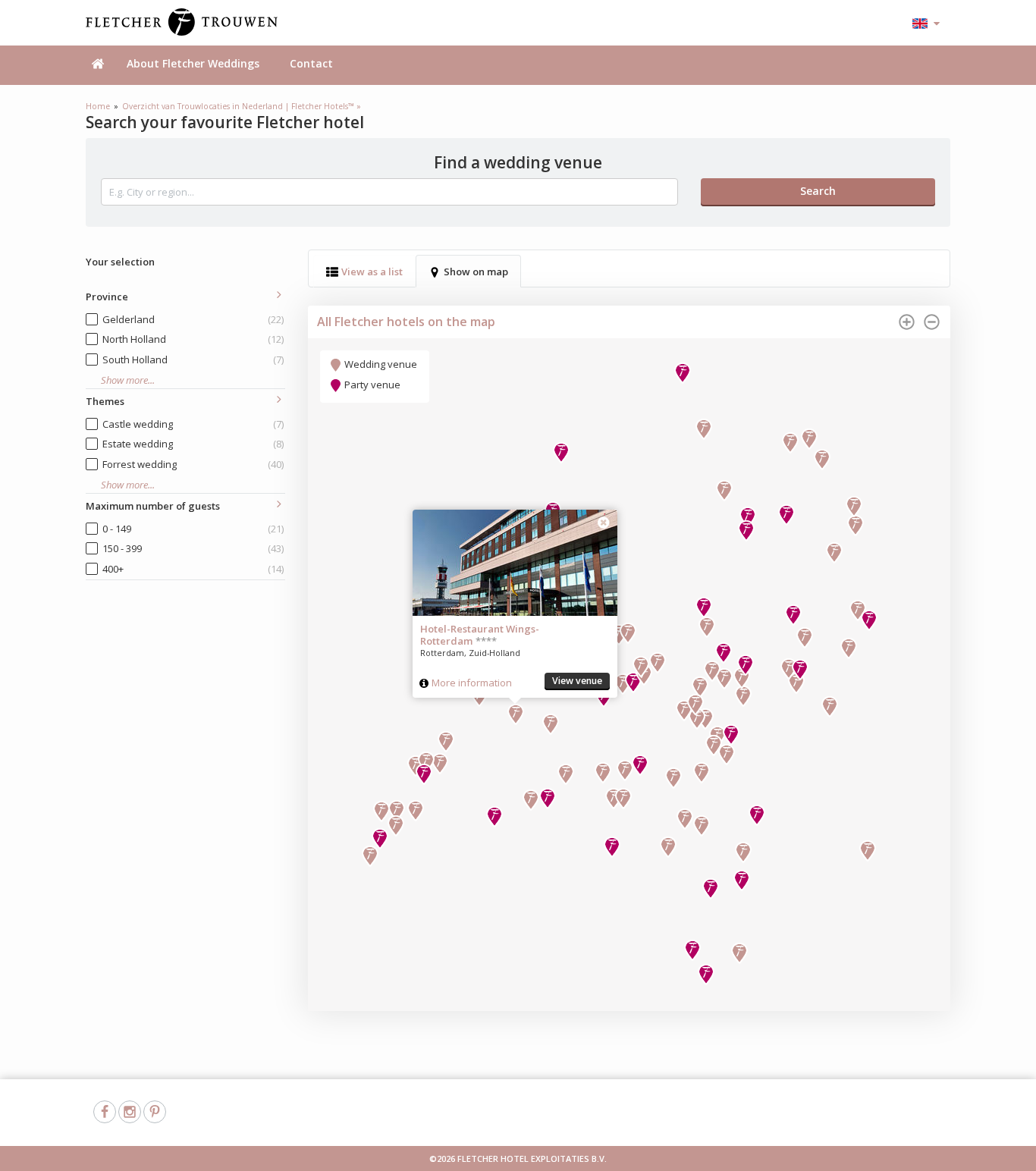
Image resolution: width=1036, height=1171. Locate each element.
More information (472, 682)
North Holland (193, 339)
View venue (577, 680)
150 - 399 (193, 548)
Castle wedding (193, 424)
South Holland (193, 359)
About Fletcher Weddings (193, 63)
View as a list (372, 271)
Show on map (476, 271)
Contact (311, 63)
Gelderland (193, 319)
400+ (193, 569)
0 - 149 (193, 528)
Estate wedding (193, 444)
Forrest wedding (193, 464)
